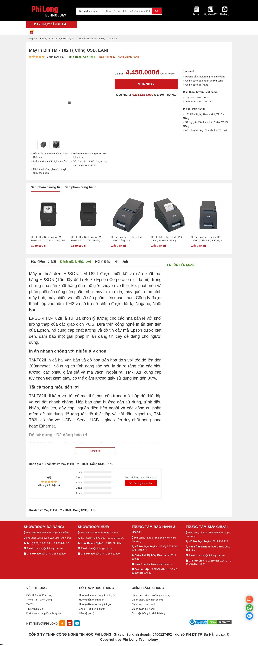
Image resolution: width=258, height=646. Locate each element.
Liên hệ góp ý (86, 613)
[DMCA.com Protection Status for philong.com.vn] (220, 622)
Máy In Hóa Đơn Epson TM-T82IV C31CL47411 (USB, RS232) (86, 239)
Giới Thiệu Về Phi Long (39, 595)
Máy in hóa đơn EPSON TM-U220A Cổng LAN (127, 239)
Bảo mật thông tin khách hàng (148, 613)
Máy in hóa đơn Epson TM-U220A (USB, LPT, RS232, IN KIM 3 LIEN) (207, 239)
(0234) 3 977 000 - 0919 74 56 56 (105, 537)
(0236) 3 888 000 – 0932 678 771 (51, 543)
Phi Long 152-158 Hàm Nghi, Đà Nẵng (47, 532)
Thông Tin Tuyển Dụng (39, 599)
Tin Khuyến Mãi (35, 608)
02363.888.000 (142, 94)
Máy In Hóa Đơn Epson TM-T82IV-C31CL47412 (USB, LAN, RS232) (48, 239)
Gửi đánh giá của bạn (141, 483)
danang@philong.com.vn (49, 548)
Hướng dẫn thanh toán (91, 599)
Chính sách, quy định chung (147, 599)
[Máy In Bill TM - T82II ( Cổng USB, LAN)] (43, 144)
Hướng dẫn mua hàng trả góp (95, 604)
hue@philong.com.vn (101, 548)
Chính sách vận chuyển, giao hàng (151, 595)
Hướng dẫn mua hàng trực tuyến (97, 595)
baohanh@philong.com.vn (157, 564)
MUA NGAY (146, 84)
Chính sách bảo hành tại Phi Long (204, 80)
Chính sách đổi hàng (196, 84)
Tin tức (196, 14)
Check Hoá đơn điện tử (92, 608)
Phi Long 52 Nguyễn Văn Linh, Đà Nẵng (48, 537)
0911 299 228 (220, 541)
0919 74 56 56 (114, 543)
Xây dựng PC (210, 14)
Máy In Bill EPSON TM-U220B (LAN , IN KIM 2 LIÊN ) (167, 239)
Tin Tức (30, 604)
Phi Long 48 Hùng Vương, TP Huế (99, 532)
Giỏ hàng (224, 14)
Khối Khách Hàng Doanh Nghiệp (44, 613)
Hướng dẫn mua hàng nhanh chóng (205, 76)
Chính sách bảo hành (144, 604)
